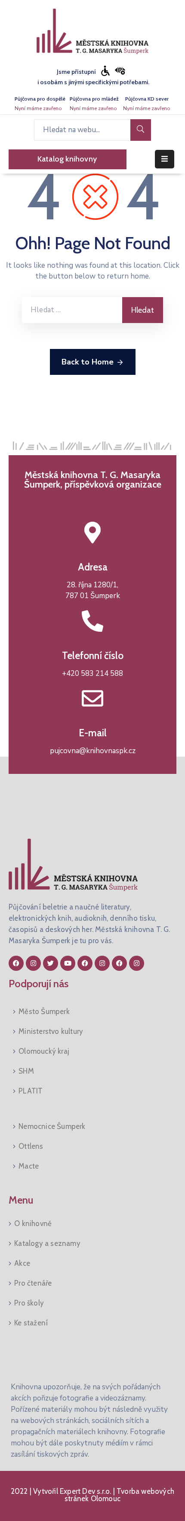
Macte (28, 1166)
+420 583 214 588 (92, 673)
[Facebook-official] (16, 963)
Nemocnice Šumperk (51, 1126)
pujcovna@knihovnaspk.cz (93, 751)
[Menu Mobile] (164, 159)
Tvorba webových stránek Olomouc (119, 1495)
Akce (22, 1263)
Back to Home (88, 362)
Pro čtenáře (33, 1283)
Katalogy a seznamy (47, 1243)
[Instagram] (33, 963)
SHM (26, 1071)
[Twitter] (50, 963)
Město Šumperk (44, 1011)
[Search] (140, 130)
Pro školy (29, 1303)
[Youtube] (67, 963)
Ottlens (30, 1146)
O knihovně (33, 1223)
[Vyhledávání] (72, 310)
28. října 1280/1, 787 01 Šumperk (92, 590)
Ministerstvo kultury (50, 1031)
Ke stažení (31, 1322)
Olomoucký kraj (43, 1051)
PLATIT (30, 1091)
